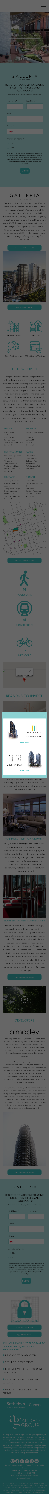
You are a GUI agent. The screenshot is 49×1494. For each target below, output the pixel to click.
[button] (44, 716)
